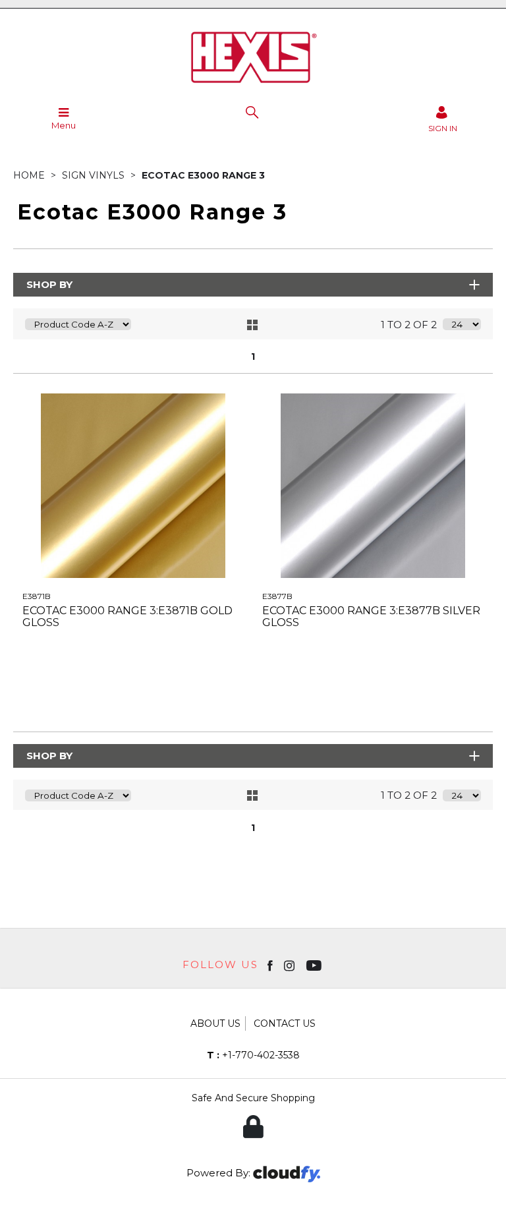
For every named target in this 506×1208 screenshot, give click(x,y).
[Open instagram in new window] (290, 965)
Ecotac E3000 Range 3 (203, 175)
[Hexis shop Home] (253, 85)
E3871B (36, 596)
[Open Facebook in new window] (271, 965)
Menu (63, 125)
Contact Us (285, 1023)
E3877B (277, 596)
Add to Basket (191, 699)
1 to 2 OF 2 (409, 324)
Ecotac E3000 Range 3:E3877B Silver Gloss (371, 616)
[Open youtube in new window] (315, 965)
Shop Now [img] (74, 699)
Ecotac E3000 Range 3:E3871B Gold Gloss (127, 616)
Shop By (49, 284)
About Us (215, 1023)
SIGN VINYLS (94, 175)
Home (30, 175)
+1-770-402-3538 (253, 1055)
